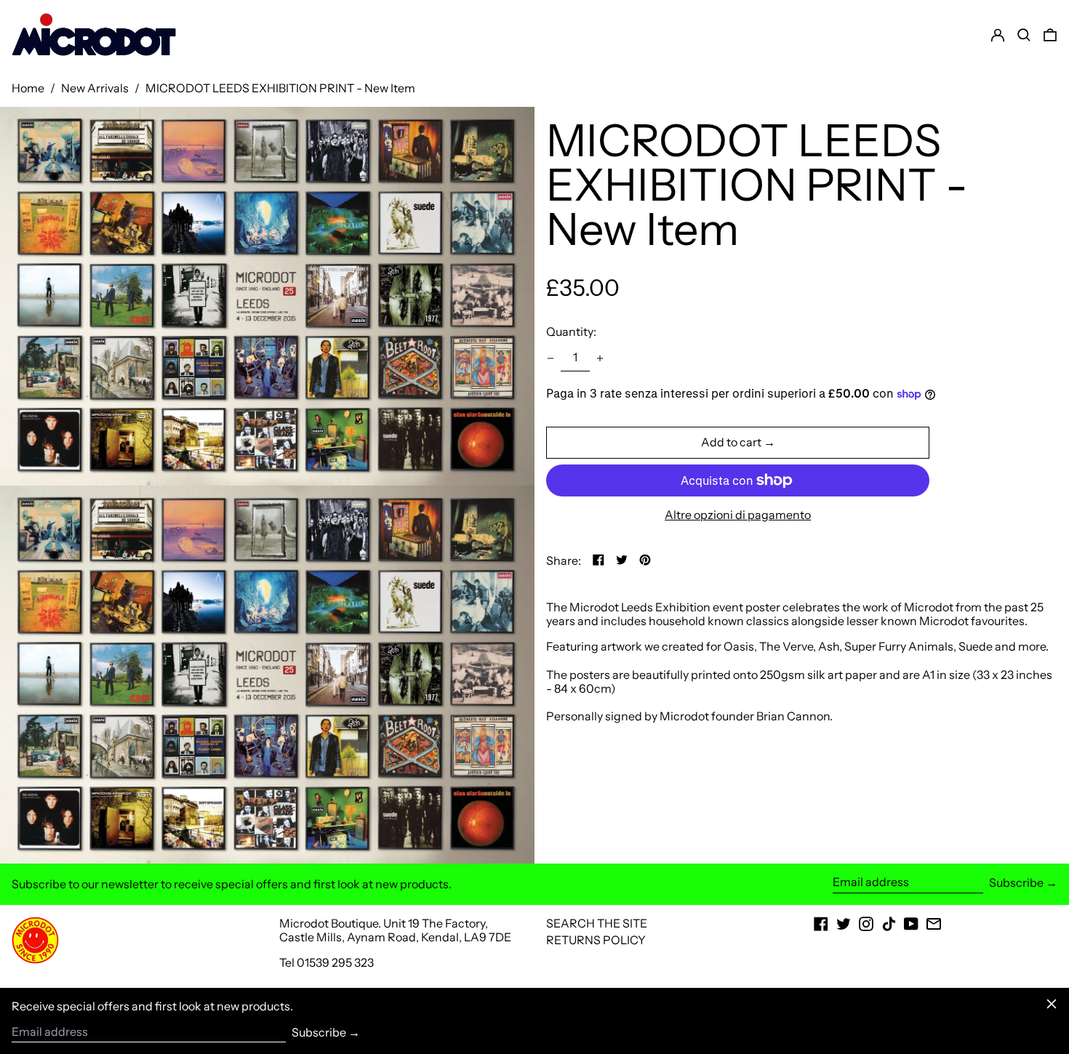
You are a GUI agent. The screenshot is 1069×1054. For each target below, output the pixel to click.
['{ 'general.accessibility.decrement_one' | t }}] (550, 358)
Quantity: (571, 331)
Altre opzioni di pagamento (738, 515)
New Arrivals (95, 88)
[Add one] (600, 358)
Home (28, 88)
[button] (1050, 35)
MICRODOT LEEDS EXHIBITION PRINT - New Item (280, 88)
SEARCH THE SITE (596, 923)
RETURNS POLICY (596, 940)
